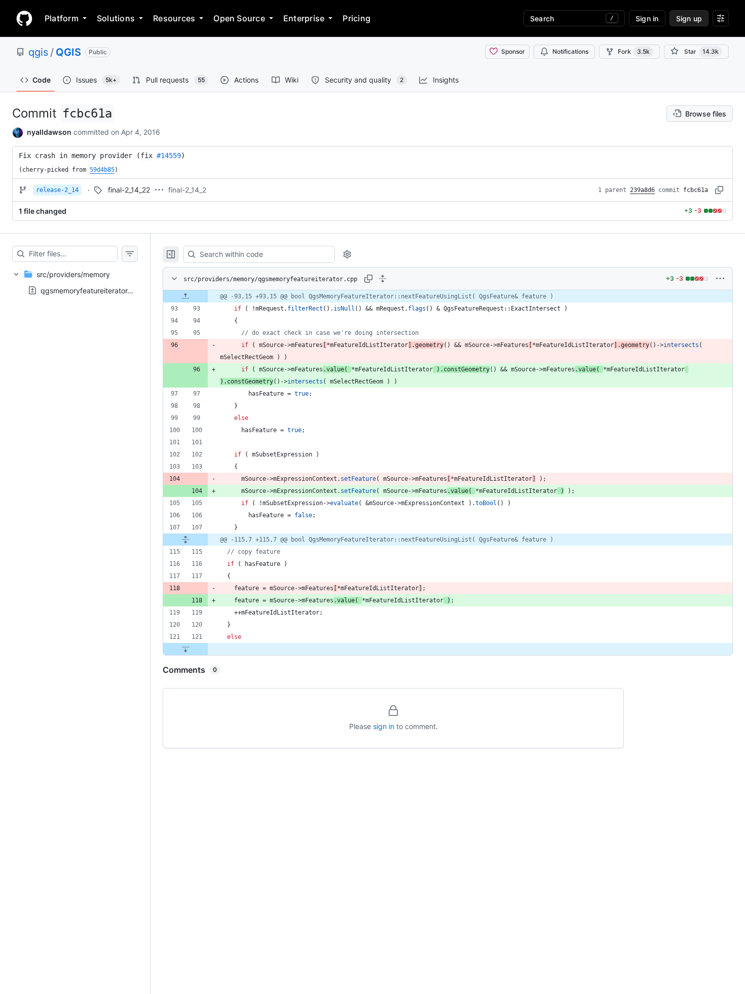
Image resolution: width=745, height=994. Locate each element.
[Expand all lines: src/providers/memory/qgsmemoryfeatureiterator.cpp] (383, 279)
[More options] (720, 279)
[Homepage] (24, 18)
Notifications (570, 51)
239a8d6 (642, 190)
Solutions (116, 18)
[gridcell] (447, 296)
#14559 (169, 155)
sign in (383, 726)
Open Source (239, 18)
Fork (634, 51)
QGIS (68, 52)
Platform (62, 18)
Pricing (356, 18)
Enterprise (303, 18)
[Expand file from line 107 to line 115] (185, 539)
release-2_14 (57, 190)
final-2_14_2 (187, 189)
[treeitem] (75, 282)
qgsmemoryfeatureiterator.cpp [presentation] (91, 290)
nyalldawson (49, 132)
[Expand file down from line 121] (185, 649)
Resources (174, 18)
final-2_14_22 (129, 189)
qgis (38, 52)
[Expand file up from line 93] (185, 296)
